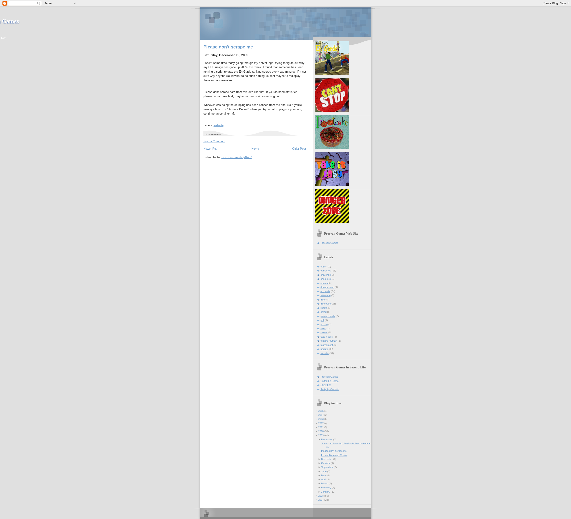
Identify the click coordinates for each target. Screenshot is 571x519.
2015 (321, 411)
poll (322, 320)
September (327, 467)
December (327, 439)
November (327, 459)
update (324, 349)
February (326, 487)
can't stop (326, 270)
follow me (326, 295)
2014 (321, 415)
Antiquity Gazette (330, 389)
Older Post (299, 148)
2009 (321, 435)
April (323, 479)
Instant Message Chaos (334, 455)
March (324, 483)
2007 (321, 499)
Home (255, 148)
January (325, 491)
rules (323, 328)
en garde (325, 291)
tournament (327, 345)
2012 (321, 423)
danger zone (327, 287)
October (325, 463)
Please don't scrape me (228, 46)
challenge (326, 274)
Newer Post (210, 148)
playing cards (328, 316)
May (323, 475)
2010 (321, 431)
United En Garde (330, 381)
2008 (321, 495)
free (323, 299)
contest (325, 283)
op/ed (324, 312)
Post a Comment (214, 141)
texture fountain (329, 340)
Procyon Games (285, 23)
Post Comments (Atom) (236, 157)
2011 (321, 427)
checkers (326, 278)
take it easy (327, 336)
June (324, 471)
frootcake (326, 303)
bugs (323, 266)
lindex (324, 308)
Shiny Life (326, 385)
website (218, 125)
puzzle (324, 324)
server (324, 332)
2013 (321, 419)
